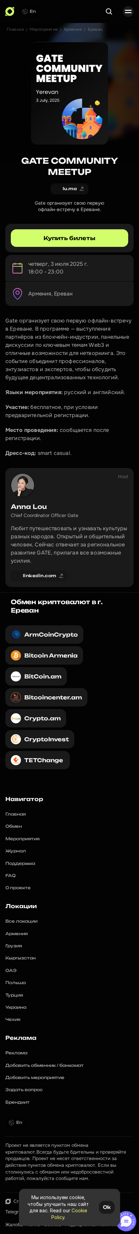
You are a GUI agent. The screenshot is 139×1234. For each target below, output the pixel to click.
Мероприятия (43, 29)
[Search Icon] (109, 11)
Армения (73, 29)
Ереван (95, 29)
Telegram (15, 1212)
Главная (15, 29)
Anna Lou (29, 506)
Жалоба (14, 1225)
